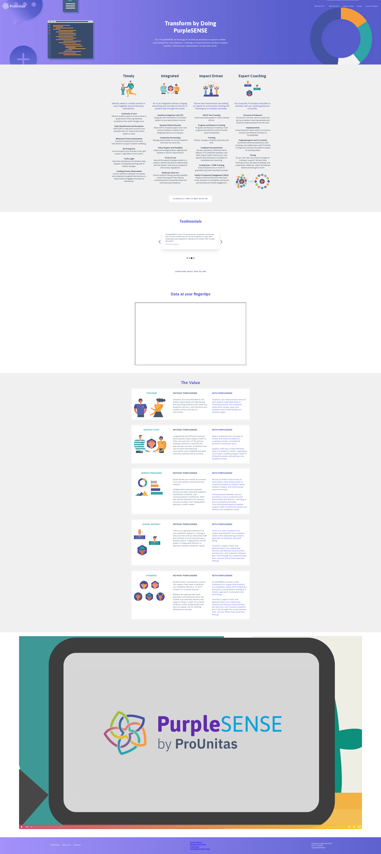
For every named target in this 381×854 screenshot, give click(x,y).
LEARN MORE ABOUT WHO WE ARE (190, 271)
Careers (359, 6)
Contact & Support (371, 6)
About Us (66, 845)
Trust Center (194, 847)
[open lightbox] (252, 181)
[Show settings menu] (354, 827)
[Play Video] (21, 827)
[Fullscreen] (359, 827)
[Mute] (349, 827)
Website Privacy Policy (198, 844)
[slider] (188, 827)
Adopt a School (348, 6)
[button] (319, 6)
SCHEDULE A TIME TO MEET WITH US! (190, 199)
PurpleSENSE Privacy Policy (200, 849)
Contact (77, 845)
